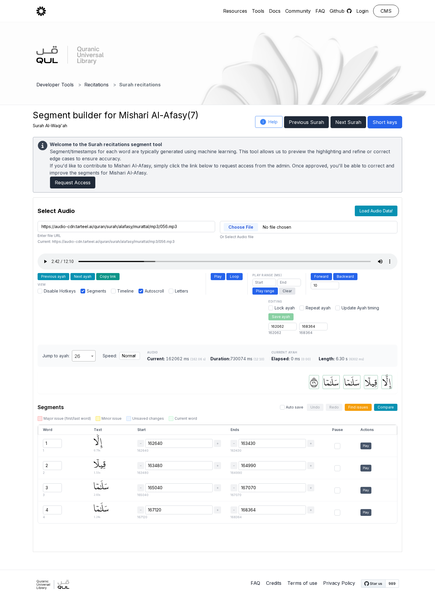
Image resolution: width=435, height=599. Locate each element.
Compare (386, 407)
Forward (321, 276)
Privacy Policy (339, 583)
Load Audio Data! (376, 210)
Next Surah (348, 122)
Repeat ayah (318, 307)
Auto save (294, 407)
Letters (181, 290)
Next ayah (82, 276)
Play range (265, 291)
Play (218, 276)
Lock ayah (285, 307)
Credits (273, 583)
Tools (258, 11)
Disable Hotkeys (60, 290)
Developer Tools (55, 85)
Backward (345, 276)
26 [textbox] (77, 356)
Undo (315, 407)
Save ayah (281, 316)
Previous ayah (53, 276)
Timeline (125, 290)
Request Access (73, 182)
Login (362, 11)
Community (298, 11)
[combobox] (84, 355)
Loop (234, 276)
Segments (96, 290)
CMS (386, 11)
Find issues (358, 407)
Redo (334, 407)
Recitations (96, 85)
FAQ (320, 11)
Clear (287, 291)
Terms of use (302, 583)
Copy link (108, 276)
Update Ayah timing (360, 307)
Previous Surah (306, 122)
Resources (235, 11)
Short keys (385, 122)
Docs (275, 11)
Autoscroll (154, 290)
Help (270, 121)
